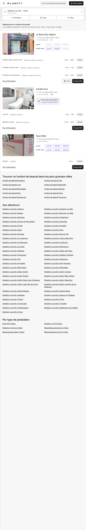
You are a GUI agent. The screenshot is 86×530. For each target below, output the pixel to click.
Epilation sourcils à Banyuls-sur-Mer (58, 213)
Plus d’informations (9, 81)
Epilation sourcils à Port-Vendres (57, 263)
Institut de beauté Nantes (54, 189)
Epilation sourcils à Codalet (55, 226)
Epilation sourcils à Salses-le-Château (59, 295)
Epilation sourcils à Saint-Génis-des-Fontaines (21, 280)
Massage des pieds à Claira (13, 332)
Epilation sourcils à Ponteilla (14, 263)
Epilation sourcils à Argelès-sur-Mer (58, 209)
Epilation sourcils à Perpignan (14, 255)
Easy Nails (41, 136)
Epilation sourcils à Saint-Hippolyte (58, 280)
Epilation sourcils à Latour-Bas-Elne (58, 238)
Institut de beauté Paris (53, 193)
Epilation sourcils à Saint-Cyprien (57, 272)
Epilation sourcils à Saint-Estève (15, 276)
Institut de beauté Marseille (55, 185)
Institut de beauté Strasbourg (14, 197)
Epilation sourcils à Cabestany (56, 217)
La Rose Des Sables (46, 34)
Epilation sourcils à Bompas (14, 217)
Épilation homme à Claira (12, 328)
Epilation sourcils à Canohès (55, 222)
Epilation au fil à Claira (53, 324)
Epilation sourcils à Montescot (56, 247)
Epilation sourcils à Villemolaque (15, 308)
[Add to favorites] (31, 35)
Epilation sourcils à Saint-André (15, 272)
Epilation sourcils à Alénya (13, 209)
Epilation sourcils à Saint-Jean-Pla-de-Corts (20, 284)
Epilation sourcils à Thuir (54, 299)
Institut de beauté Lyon (12, 185)
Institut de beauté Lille (53, 181)
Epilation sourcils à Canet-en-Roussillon (19, 222)
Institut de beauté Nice (12, 193)
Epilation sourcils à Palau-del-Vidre (58, 251)
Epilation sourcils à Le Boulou (56, 242)
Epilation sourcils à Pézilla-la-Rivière (58, 255)
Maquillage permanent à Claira (56, 328)
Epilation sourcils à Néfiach (13, 251)
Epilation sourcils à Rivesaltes (56, 268)
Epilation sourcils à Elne (53, 230)
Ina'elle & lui (42, 89)
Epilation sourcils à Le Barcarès (15, 242)
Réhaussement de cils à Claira (56, 332)
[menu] (4, 3)
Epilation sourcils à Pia (12, 259)
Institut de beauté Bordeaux (14, 181)
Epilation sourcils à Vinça (13, 312)
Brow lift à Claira (9, 324)
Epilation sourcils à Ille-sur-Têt (56, 234)
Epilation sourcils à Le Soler (14, 247)
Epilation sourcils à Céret (13, 226)
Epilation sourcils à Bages (13, 213)
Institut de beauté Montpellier (14, 189)
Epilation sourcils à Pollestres (56, 259)
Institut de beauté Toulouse (55, 197)
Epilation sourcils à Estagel (13, 234)
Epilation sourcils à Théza (13, 299)
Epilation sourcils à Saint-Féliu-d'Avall (59, 276)
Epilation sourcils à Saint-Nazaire (16, 291)
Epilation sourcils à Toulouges (15, 304)
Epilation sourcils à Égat (12, 230)
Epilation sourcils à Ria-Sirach (14, 268)
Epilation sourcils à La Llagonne (15, 238)
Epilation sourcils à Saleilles (14, 295)
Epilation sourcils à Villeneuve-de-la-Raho (61, 308)
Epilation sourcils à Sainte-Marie (57, 291)
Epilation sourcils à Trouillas (55, 304)
